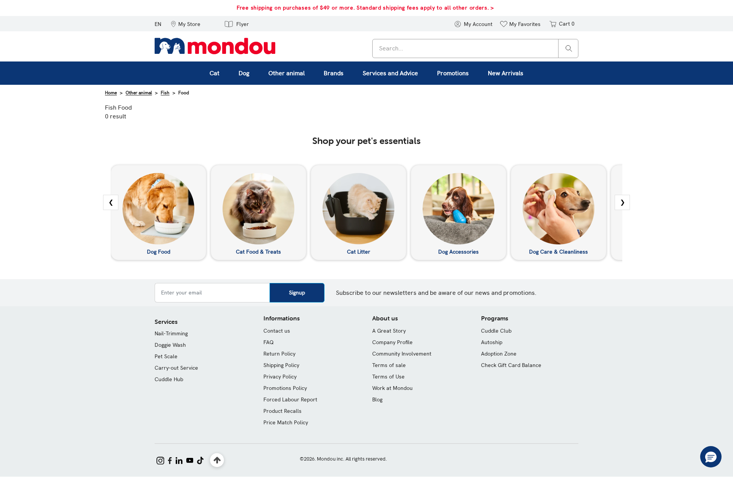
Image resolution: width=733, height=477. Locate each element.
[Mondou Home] (215, 45)
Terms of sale (389, 365)
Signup (297, 292)
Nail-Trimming (171, 333)
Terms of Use (388, 376)
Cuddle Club (496, 330)
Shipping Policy (281, 365)
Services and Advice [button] (390, 73)
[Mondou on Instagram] (160, 460)
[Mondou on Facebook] (170, 460)
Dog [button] (244, 73)
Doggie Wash (170, 344)
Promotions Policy (285, 388)
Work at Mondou (392, 388)
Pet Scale (166, 356)
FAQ (268, 342)
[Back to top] (217, 460)
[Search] (568, 48)
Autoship (491, 342)
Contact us (276, 330)
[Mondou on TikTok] (200, 460)
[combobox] (475, 48)
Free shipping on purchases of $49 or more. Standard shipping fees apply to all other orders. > (365, 7)
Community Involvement (401, 353)
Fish (165, 93)
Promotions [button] (453, 73)
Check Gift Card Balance (511, 365)
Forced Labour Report (290, 399)
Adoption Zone (499, 353)
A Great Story (389, 330)
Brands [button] (334, 73)
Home (111, 93)
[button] (185, 23)
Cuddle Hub (169, 379)
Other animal (139, 93)
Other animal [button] (286, 73)
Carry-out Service (176, 367)
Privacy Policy (280, 376)
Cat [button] (215, 73)
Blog (377, 399)
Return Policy (279, 353)
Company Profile (392, 342)
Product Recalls (282, 410)
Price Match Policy (285, 422)
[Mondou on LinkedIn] (179, 460)
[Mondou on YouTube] (189, 460)
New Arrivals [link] (505, 73)
